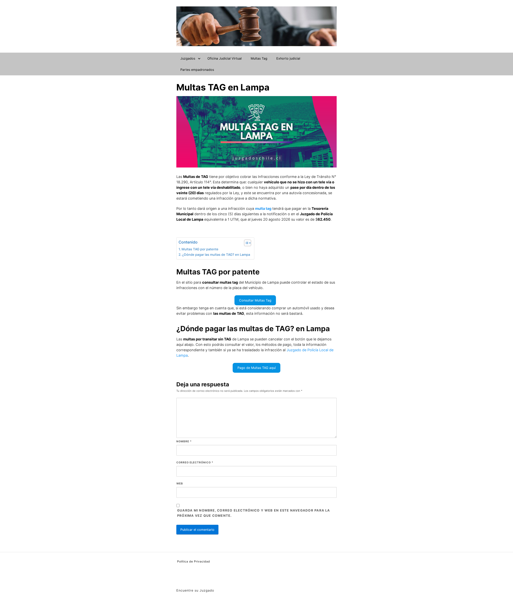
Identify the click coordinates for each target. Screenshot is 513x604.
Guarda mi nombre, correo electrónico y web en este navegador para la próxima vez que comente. (253, 513)
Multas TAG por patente (200, 249)
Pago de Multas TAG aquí (256, 368)
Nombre (184, 441)
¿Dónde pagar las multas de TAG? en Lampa (216, 255)
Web (179, 483)
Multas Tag (259, 58)
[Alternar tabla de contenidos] (245, 243)
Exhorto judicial (288, 58)
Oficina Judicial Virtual (224, 58)
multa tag (263, 208)
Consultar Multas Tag (255, 300)
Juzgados (187, 58)
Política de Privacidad (193, 561)
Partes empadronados (197, 70)
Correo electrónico (194, 462)
